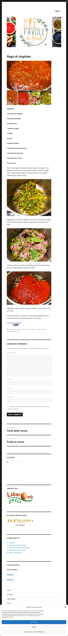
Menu (57, 11)
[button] (65, 607)
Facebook (10, 579)
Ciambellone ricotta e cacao (17, 545)
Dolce (9, 603)
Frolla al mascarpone (15, 553)
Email (9, 388)
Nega (34, 627)
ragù (19, 331)
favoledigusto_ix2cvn (15, 329)
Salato (32, 329)
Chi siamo (10, 595)
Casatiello (12, 543)
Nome (9, 379)
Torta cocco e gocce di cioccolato (19, 548)
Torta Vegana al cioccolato (17, 550)
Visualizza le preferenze (34, 632)
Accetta (34, 622)
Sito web (10, 397)
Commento (11, 353)
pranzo (15, 331)
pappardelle (10, 331)
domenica (43, 329)
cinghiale (38, 329)
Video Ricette (11, 599)
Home (9, 590)
